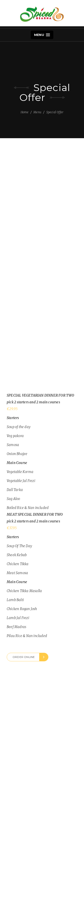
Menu (39, 35)
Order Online (24, 657)
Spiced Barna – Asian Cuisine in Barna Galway (42, 14)
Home (25, 112)
